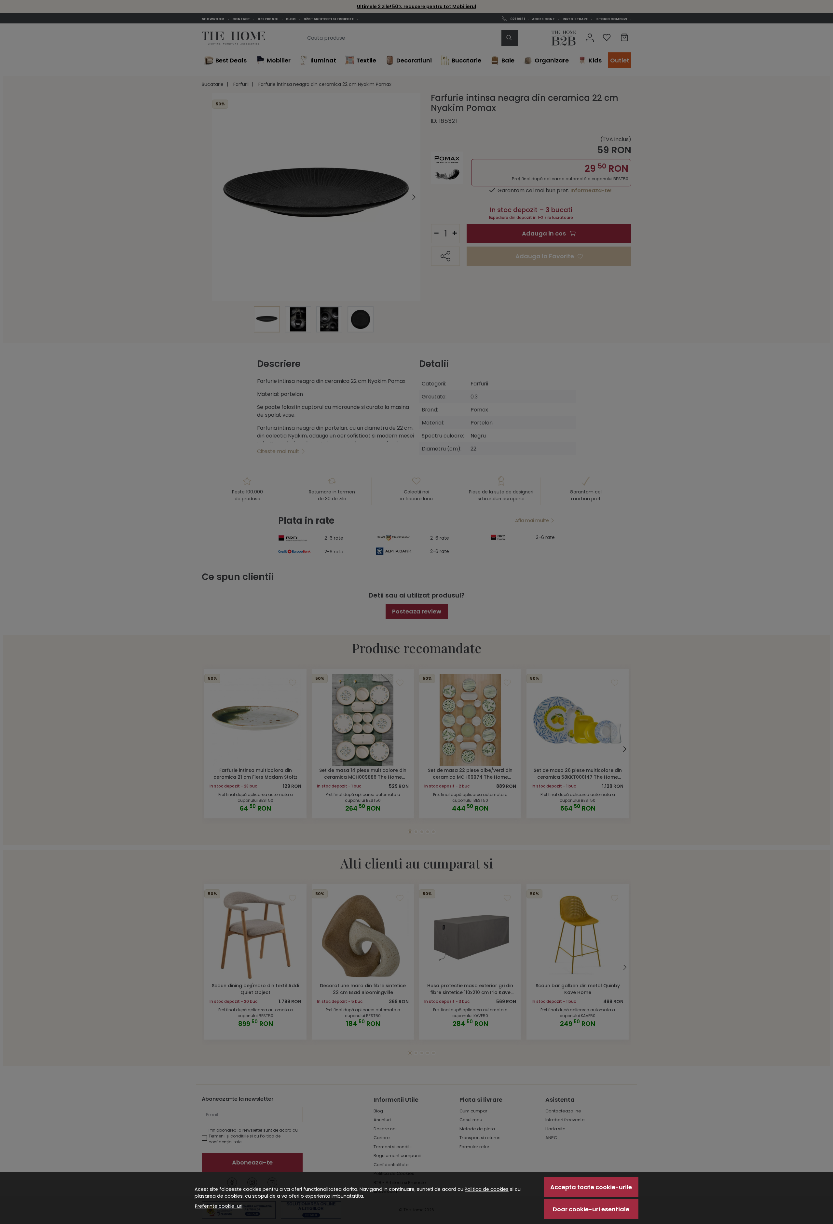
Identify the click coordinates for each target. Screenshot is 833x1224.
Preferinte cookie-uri (218, 1206)
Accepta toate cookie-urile (591, 1187)
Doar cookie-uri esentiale (591, 1209)
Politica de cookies (487, 1189)
